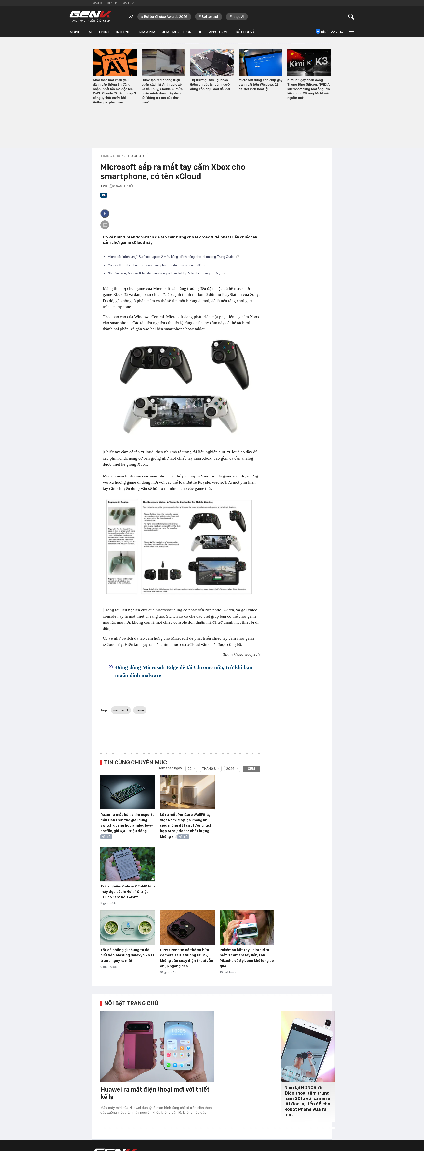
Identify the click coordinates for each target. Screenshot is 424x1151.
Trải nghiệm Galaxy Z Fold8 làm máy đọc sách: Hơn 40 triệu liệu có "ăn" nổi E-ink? (127, 891)
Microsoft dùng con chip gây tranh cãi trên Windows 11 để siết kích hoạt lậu (260, 84)
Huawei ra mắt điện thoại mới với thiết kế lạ (154, 1092)
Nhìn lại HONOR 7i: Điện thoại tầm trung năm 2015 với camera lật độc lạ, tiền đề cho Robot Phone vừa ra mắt (307, 1101)
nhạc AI (238, 16)
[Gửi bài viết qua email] (103, 196)
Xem (251, 769)
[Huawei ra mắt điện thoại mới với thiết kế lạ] (157, 1046)
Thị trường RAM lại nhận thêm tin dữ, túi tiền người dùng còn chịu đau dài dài (210, 84)
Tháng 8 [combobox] (209, 769)
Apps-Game (218, 32)
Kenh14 (112, 3)
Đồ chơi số (244, 32)
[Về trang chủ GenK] (90, 16)
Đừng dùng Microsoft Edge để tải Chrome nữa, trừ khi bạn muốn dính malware (183, 671)
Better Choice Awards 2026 (165, 16)
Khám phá (147, 32)
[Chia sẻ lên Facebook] (104, 213)
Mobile (76, 32)
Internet (124, 32)
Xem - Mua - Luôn (176, 32)
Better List (210, 16)
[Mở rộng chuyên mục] (351, 31)
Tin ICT (103, 32)
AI (90, 32)
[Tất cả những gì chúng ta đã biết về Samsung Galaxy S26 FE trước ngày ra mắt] (127, 927)
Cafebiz (128, 3)
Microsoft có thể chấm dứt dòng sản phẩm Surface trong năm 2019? (157, 265)
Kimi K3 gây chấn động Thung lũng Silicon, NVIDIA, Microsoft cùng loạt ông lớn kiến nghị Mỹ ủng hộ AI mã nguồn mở (309, 89)
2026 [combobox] (230, 769)
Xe (200, 32)
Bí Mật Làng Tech (333, 31)
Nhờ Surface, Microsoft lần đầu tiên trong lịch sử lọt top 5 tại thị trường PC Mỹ (164, 273)
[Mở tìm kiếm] (351, 16)
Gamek (97, 3)
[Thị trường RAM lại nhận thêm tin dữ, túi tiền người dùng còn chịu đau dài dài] (212, 62)
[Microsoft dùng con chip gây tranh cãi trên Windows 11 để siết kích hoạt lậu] (260, 62)
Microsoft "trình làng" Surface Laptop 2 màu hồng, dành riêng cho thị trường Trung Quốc (171, 257)
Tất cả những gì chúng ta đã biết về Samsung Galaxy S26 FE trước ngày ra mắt (127, 955)
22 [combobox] (190, 769)
